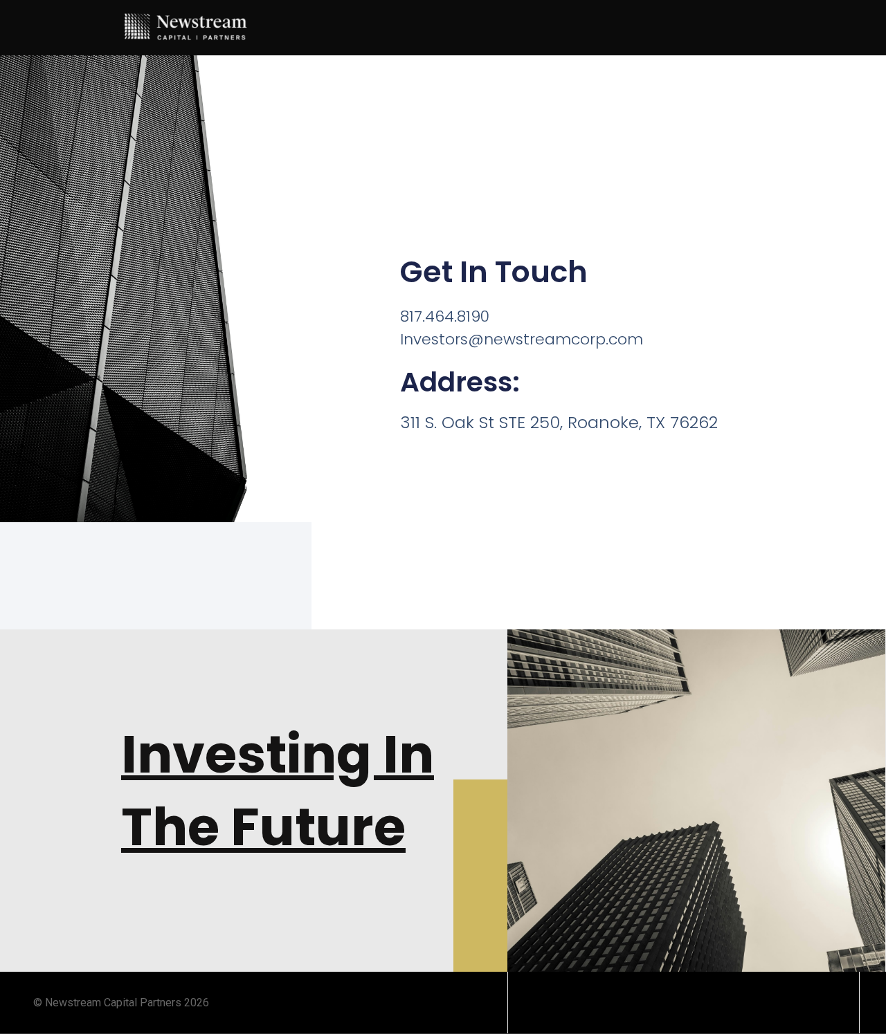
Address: (460, 382)
